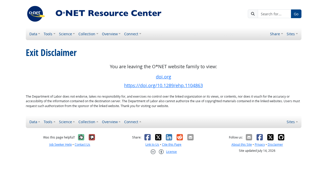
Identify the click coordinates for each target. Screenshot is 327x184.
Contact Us (82, 144)
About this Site (241, 144)
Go (296, 14)
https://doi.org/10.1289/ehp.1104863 (163, 85)
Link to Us (152, 144)
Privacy (260, 144)
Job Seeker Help (60, 144)
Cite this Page (171, 144)
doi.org (163, 77)
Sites (291, 33)
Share (275, 33)
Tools (48, 33)
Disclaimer (275, 144)
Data (33, 33)
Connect (131, 33)
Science (65, 33)
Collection (86, 33)
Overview (110, 33)
